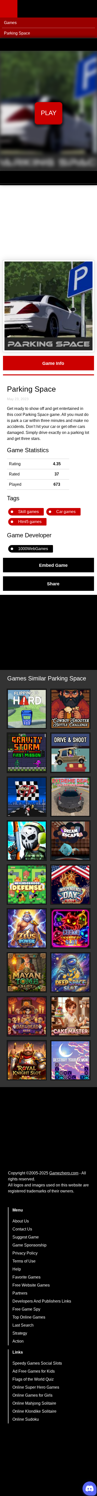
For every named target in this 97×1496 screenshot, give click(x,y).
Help (16, 1269)
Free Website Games (31, 1285)
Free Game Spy (26, 1309)
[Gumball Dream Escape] (70, 841)
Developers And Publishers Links (41, 1301)
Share (53, 583)
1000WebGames (33, 549)
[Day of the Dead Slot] (27, 1016)
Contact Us (22, 1229)
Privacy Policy (25, 1253)
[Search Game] (89, 10)
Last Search (23, 1325)
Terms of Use (24, 1261)
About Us (20, 1221)
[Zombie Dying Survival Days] (27, 841)
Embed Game (53, 565)
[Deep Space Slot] (70, 972)
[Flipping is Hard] (27, 709)
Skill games (28, 512)
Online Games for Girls (32, 1395)
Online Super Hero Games (35, 1387)
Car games (66, 512)
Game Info (53, 363)
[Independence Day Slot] (70, 885)
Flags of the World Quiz (33, 1379)
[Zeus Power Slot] (27, 928)
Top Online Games (28, 1317)
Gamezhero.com (63, 1173)
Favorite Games (26, 1277)
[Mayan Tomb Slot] (27, 972)
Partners (19, 1293)
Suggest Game (25, 1237)
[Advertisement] (48, 223)
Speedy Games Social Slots (37, 1363)
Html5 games (30, 522)
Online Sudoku (25, 1419)
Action (18, 1341)
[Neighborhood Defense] (27, 885)
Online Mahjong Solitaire (34, 1403)
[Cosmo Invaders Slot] (70, 928)
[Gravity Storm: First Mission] (27, 753)
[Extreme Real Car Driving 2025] (70, 797)
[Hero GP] (27, 797)
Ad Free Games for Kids (33, 1371)
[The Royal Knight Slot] (27, 1060)
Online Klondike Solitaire (34, 1411)
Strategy (19, 1333)
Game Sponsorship (29, 1245)
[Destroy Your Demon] (70, 1060)
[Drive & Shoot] (70, 753)
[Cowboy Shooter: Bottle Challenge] (70, 709)
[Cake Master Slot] (70, 1016)
